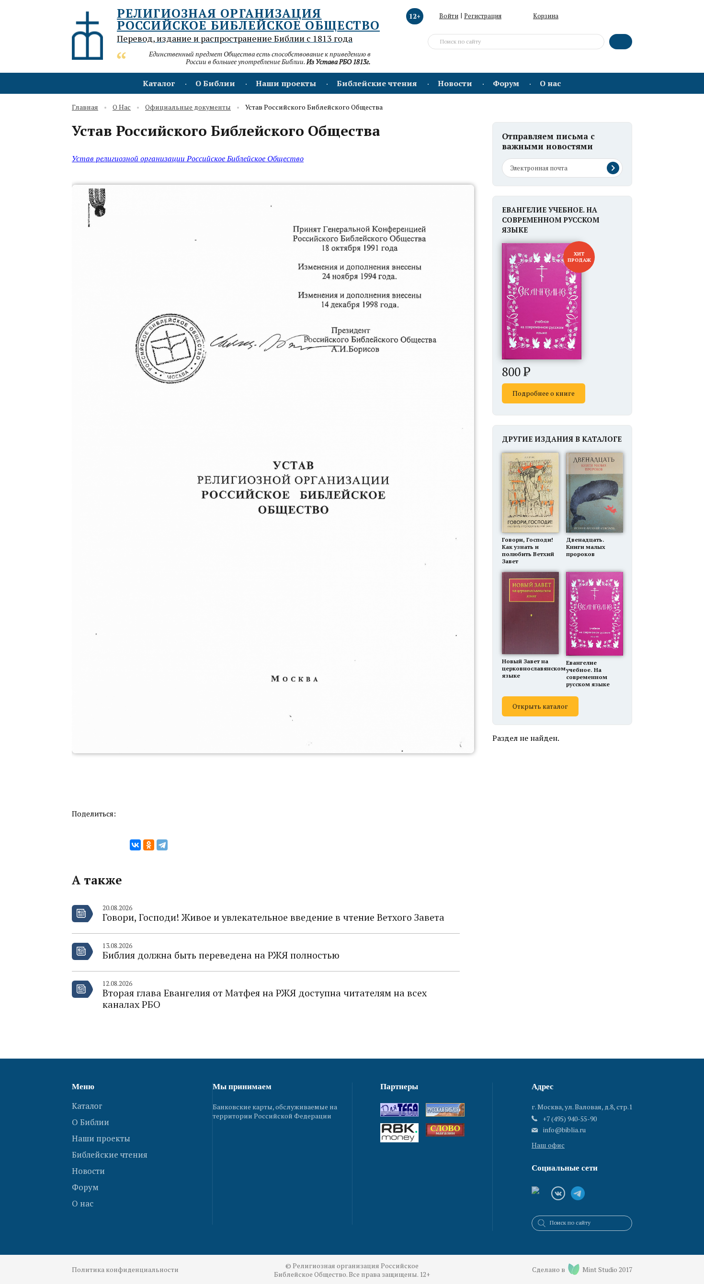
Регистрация (482, 15)
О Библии (215, 83)
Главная (85, 107)
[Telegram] (162, 845)
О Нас (122, 107)
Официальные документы (188, 107)
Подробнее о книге (543, 393)
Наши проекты (286, 83)
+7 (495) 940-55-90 (570, 1118)
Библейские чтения (377, 83)
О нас (550, 83)
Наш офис (548, 1145)
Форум (506, 83)
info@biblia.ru (564, 1130)
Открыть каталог (540, 706)
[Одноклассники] (148, 845)
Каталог (159, 83)
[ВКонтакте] (135, 845)
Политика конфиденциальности (125, 1269)
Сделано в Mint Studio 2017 (582, 1269)
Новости (455, 83)
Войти (448, 15)
